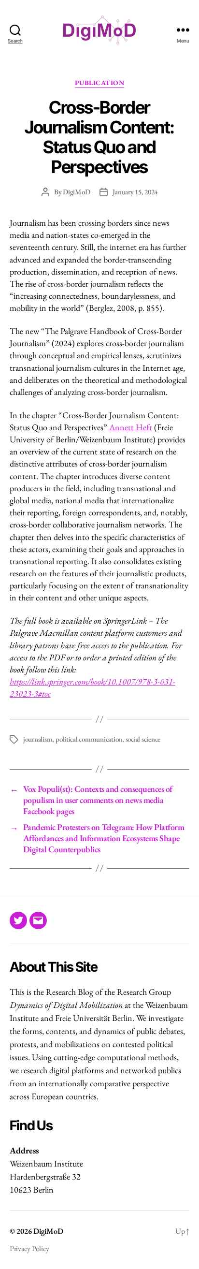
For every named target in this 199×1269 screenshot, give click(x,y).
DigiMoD (76, 191)
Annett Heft (130, 427)
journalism (37, 739)
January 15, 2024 (135, 191)
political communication (89, 739)
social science (143, 739)
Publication (100, 83)
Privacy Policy (29, 1248)
